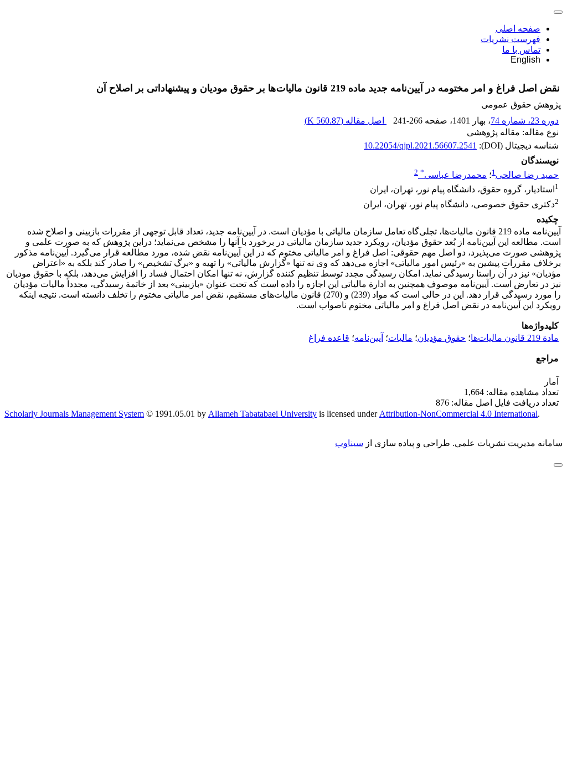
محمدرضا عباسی (453, 175)
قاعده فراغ (328, 337)
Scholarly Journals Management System (74, 413)
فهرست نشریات (510, 39)
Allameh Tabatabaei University (262, 413)
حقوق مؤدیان (441, 337)
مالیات (400, 337)
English (525, 59)
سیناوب (349, 443)
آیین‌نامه (368, 337)
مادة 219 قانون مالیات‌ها (515, 337)
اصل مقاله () (345, 120)
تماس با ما (521, 49)
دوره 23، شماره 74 (525, 120)
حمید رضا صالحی (527, 175)
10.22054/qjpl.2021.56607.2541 (420, 145)
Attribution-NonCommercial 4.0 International (458, 413)
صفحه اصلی (518, 28)
